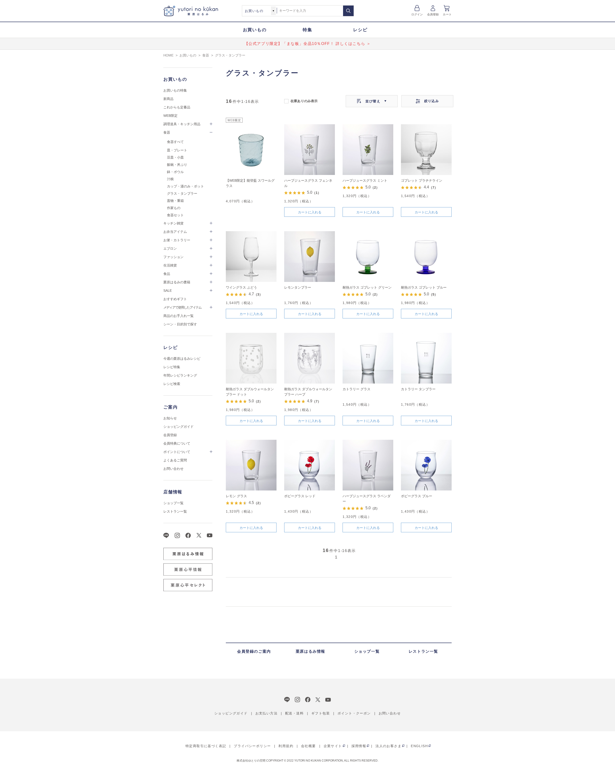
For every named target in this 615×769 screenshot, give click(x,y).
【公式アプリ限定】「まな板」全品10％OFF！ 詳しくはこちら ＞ (307, 44)
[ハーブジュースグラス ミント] (368, 149)
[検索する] (348, 11)
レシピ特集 (171, 367)
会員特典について (176, 443)
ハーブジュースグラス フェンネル (308, 183)
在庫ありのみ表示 (304, 101)
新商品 (168, 99)
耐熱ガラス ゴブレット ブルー (424, 287)
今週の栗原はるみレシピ (181, 358)
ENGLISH (419, 746)
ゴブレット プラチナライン (421, 180)
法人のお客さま (388, 746)
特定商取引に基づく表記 (205, 746)
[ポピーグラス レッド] (309, 465)
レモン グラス (236, 496)
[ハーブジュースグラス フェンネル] (309, 149)
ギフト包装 (320, 713)
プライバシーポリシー (252, 746)
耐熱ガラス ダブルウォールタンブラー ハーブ (308, 391)
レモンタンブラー (297, 287)
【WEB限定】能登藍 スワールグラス (250, 183)
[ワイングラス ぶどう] (251, 256)
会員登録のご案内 (254, 651)
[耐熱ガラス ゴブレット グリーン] (368, 256)
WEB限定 (170, 116)
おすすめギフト (175, 299)
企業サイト (333, 746)
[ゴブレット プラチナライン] (426, 149)
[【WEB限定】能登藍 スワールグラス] (251, 149)
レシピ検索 (171, 384)
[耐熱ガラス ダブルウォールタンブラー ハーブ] (309, 358)
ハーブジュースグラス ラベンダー (367, 498)
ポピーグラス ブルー (416, 496)
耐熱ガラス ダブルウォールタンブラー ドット (250, 391)
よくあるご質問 (175, 460)
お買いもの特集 (175, 90)
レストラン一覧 (175, 511)
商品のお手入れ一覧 (178, 316)
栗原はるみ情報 (310, 651)
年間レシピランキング (180, 375)
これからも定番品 (176, 107)
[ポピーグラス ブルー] (426, 465)
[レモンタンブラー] (309, 256)
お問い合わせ (173, 469)
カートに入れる (309, 212)
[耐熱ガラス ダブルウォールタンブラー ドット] (251, 358)
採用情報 (358, 746)
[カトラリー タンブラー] (426, 358)
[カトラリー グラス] (368, 358)
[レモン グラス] (251, 465)
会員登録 (433, 14)
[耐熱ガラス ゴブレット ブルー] (426, 256)
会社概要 (308, 746)
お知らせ (170, 418)
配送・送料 (294, 713)
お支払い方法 (266, 713)
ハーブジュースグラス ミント (365, 180)
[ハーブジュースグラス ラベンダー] (368, 465)
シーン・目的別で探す (180, 324)
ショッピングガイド (178, 426)
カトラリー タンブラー (418, 389)
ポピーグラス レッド (299, 496)
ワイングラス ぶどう (241, 287)
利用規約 (285, 746)
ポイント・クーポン (354, 713)
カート (447, 14)
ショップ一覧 (173, 503)
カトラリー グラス (356, 389)
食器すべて (175, 142)
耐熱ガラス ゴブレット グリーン (367, 287)
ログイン (417, 14)
